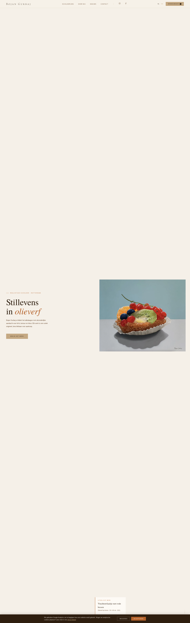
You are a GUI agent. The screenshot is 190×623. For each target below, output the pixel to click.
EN (162, 4)
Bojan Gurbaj (18, 4)
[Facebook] (126, 3)
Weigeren (123, 618)
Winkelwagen (174, 4)
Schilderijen (68, 4)
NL (158, 4)
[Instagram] (120, 3)
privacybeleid (72, 620)
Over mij (82, 4)
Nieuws (93, 4)
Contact (104, 4)
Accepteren (138, 618)
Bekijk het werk (17, 336)
